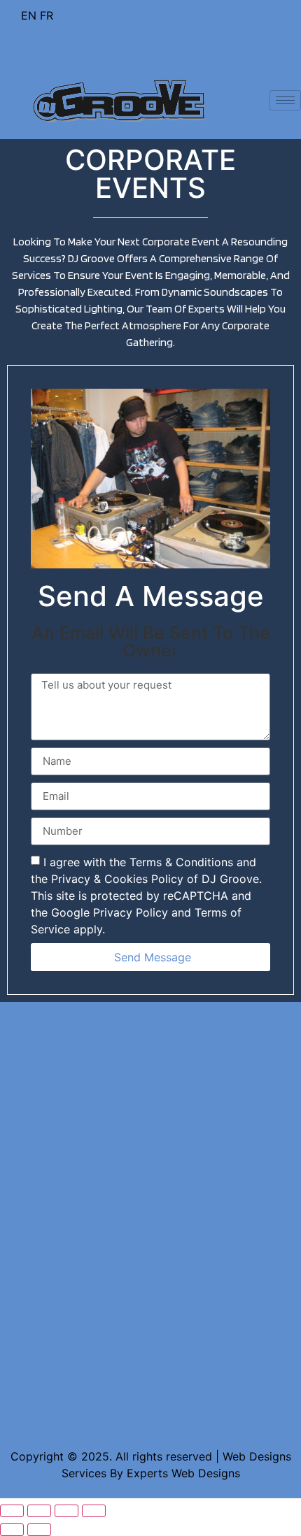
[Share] (39, 1511)
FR (46, 15)
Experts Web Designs (183, 1473)
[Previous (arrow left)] (12, 1529)
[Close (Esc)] (12, 1511)
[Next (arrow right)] (39, 1529)
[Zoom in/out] (94, 1511)
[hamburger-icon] (285, 100)
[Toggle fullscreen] (66, 1511)
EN (28, 15)
